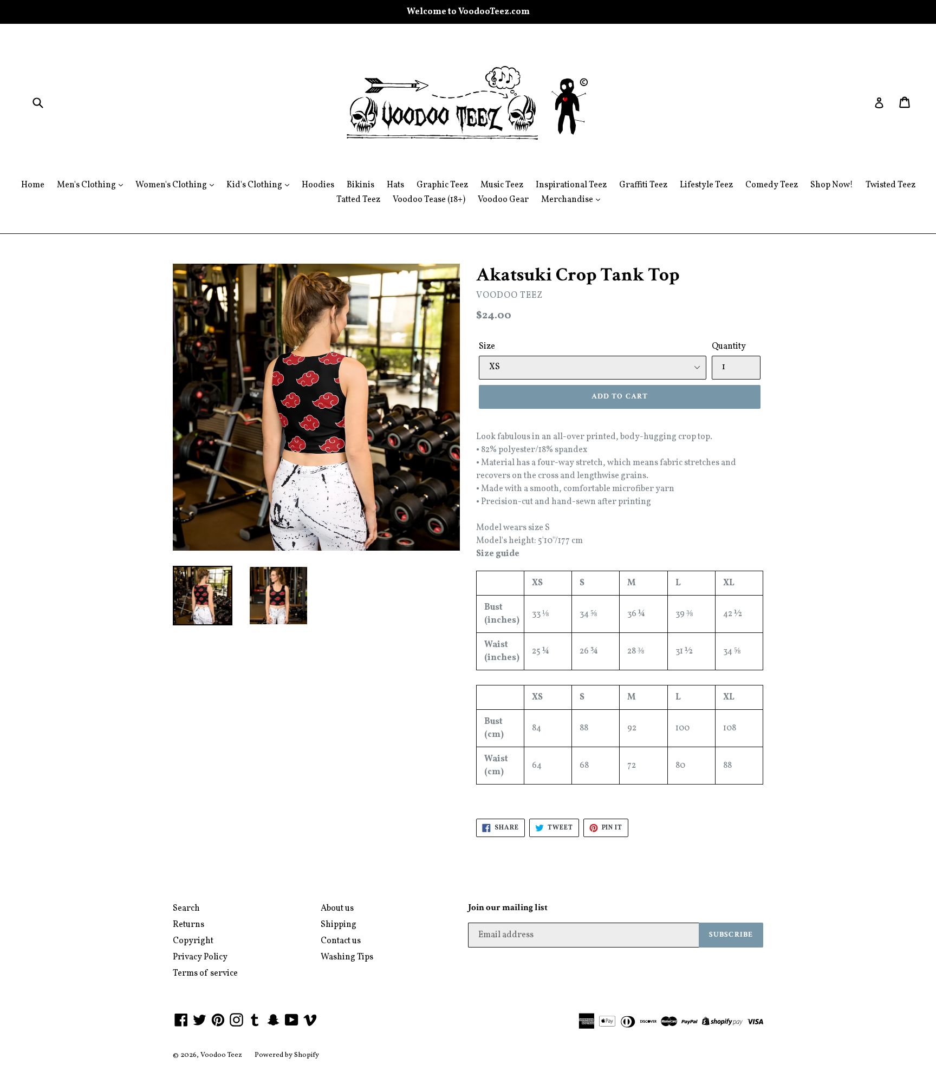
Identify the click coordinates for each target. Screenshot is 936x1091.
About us (337, 908)
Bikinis (360, 185)
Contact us (341, 941)
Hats (395, 185)
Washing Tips (347, 957)
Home (32, 185)
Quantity (729, 346)
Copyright (193, 941)
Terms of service (205, 973)
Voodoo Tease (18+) (429, 200)
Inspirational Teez (571, 185)
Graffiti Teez (643, 185)
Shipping (338, 925)
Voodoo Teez (221, 1055)
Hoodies (318, 185)
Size (487, 346)
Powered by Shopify (287, 1055)
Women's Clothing (172, 185)
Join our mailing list (508, 907)
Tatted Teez (358, 200)
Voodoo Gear (503, 200)
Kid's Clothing (255, 185)
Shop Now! (831, 185)
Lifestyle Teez (706, 185)
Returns (188, 925)
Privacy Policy (200, 957)
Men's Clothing (87, 185)
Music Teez (501, 185)
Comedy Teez (771, 185)
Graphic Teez (442, 185)
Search (186, 908)
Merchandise (568, 200)
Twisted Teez (890, 185)
